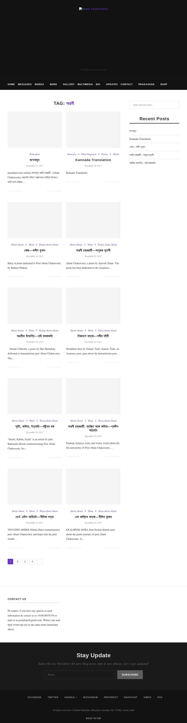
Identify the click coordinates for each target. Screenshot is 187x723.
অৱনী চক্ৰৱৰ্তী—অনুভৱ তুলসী (93, 250)
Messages (25, 84)
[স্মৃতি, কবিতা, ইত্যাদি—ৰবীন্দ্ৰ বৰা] (35, 396)
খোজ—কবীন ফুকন (34, 250)
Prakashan (146, 84)
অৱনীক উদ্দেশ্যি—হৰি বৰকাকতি (35, 336)
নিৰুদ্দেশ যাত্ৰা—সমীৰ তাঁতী (93, 336)
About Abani (17, 244)
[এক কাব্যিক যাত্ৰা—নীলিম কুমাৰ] (93, 487)
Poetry (105, 154)
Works (39, 84)
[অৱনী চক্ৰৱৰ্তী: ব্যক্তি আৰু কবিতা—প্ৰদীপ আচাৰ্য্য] (93, 396)
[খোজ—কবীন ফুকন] (35, 220)
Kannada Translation (93, 160)
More (53, 84)
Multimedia (85, 84)
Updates (112, 84)
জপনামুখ (34, 160)
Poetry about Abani (48, 244)
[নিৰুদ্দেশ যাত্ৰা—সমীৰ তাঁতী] (93, 306)
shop (163, 84)
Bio (98, 84)
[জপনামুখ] (35, 130)
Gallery (69, 84)
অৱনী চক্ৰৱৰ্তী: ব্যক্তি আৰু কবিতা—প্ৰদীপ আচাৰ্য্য (93, 428)
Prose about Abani (107, 330)
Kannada (71, 154)
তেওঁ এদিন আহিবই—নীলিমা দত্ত (35, 517)
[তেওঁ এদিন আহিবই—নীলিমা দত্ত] (35, 487)
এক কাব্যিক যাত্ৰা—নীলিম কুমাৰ (93, 517)
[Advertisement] (93, 39)
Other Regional (88, 154)
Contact (127, 84)
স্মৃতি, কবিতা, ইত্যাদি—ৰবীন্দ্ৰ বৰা (34, 426)
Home (11, 84)
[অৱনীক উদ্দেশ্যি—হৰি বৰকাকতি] (35, 306)
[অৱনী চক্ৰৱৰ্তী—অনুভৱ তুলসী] (93, 220)
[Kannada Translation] (93, 130)
